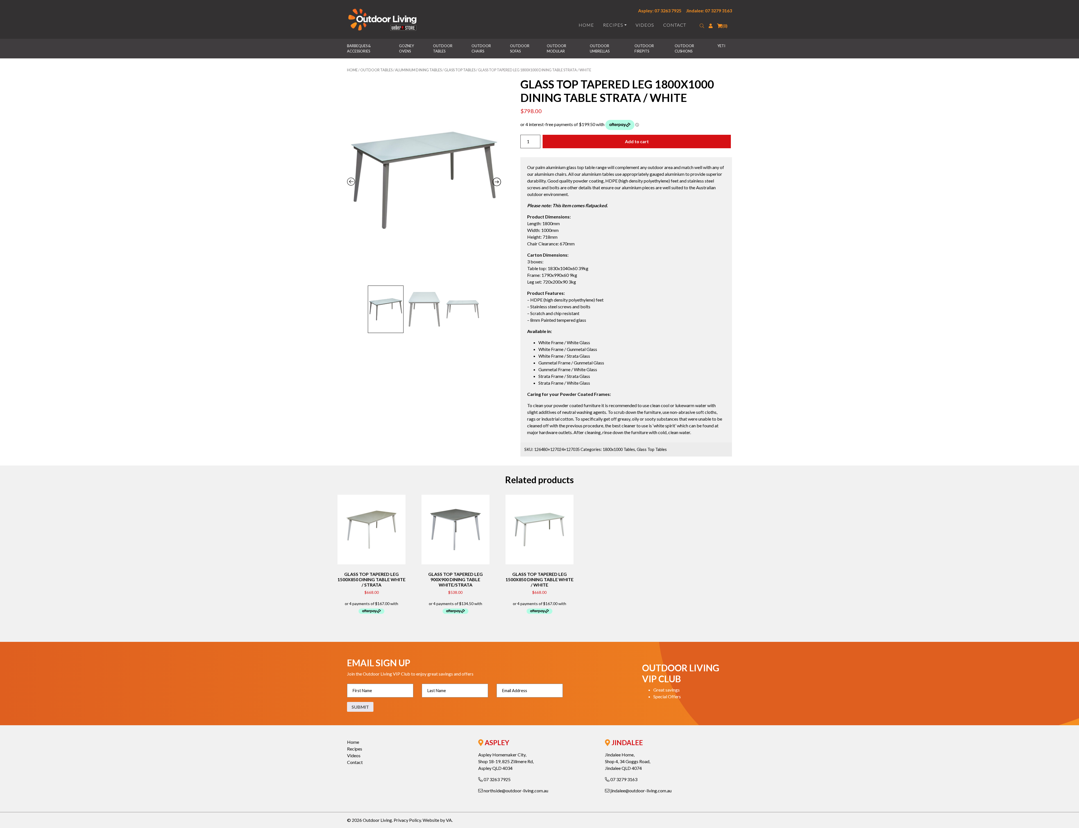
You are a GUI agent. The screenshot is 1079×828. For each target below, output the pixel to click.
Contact (674, 25)
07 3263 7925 (497, 779)
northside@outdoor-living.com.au (515, 790)
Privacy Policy (407, 820)
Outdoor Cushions (685, 48)
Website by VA (437, 820)
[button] (702, 25)
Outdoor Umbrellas (600, 48)
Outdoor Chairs (481, 48)
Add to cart (637, 141)
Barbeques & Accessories (359, 48)
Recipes (613, 25)
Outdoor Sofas (520, 48)
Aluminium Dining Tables (418, 70)
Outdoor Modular (557, 48)
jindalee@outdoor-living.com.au (640, 790)
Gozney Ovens (406, 48)
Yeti (721, 46)
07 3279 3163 (623, 779)
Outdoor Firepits (644, 48)
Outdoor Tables (443, 48)
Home (586, 25)
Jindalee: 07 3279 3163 (709, 10)
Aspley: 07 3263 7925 (659, 10)
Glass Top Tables (459, 70)
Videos (645, 25)
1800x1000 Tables (619, 449)
